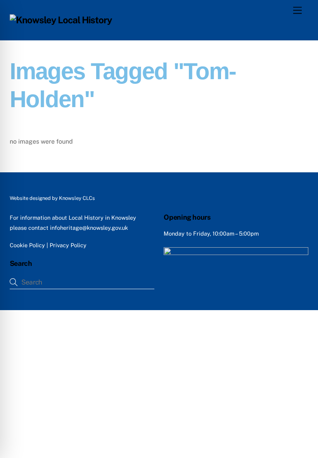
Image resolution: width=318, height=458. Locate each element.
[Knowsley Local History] (61, 19)
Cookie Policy (27, 245)
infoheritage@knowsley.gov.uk (89, 227)
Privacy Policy (68, 245)
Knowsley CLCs (77, 198)
